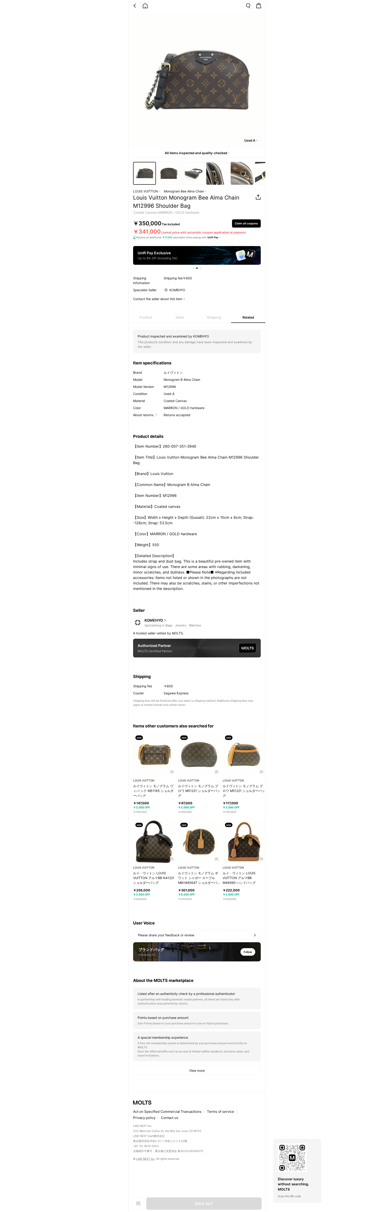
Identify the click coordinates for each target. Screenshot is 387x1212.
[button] (172, 772)
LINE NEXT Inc (145, 1158)
